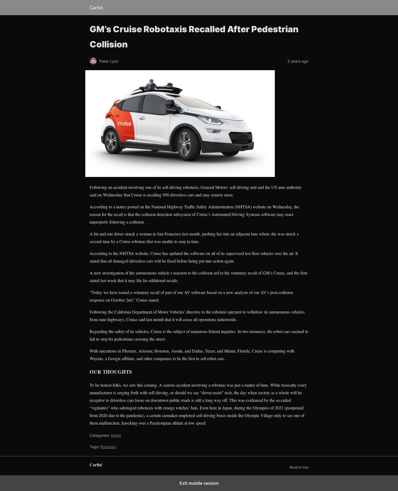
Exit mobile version (199, 483)
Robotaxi (108, 446)
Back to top (299, 467)
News (116, 435)
